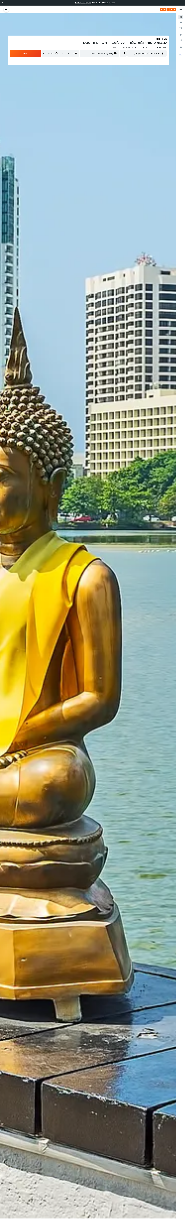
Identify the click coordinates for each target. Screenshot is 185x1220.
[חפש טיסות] (180, 17)
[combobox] (161, 47)
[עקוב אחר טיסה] (180, 40)
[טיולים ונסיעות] (180, 47)
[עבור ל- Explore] (180, 34)
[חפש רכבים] (180, 27)
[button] (3, 3)
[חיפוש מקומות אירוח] (180, 22)
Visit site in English (83, 3)
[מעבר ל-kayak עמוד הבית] (168, 9)
